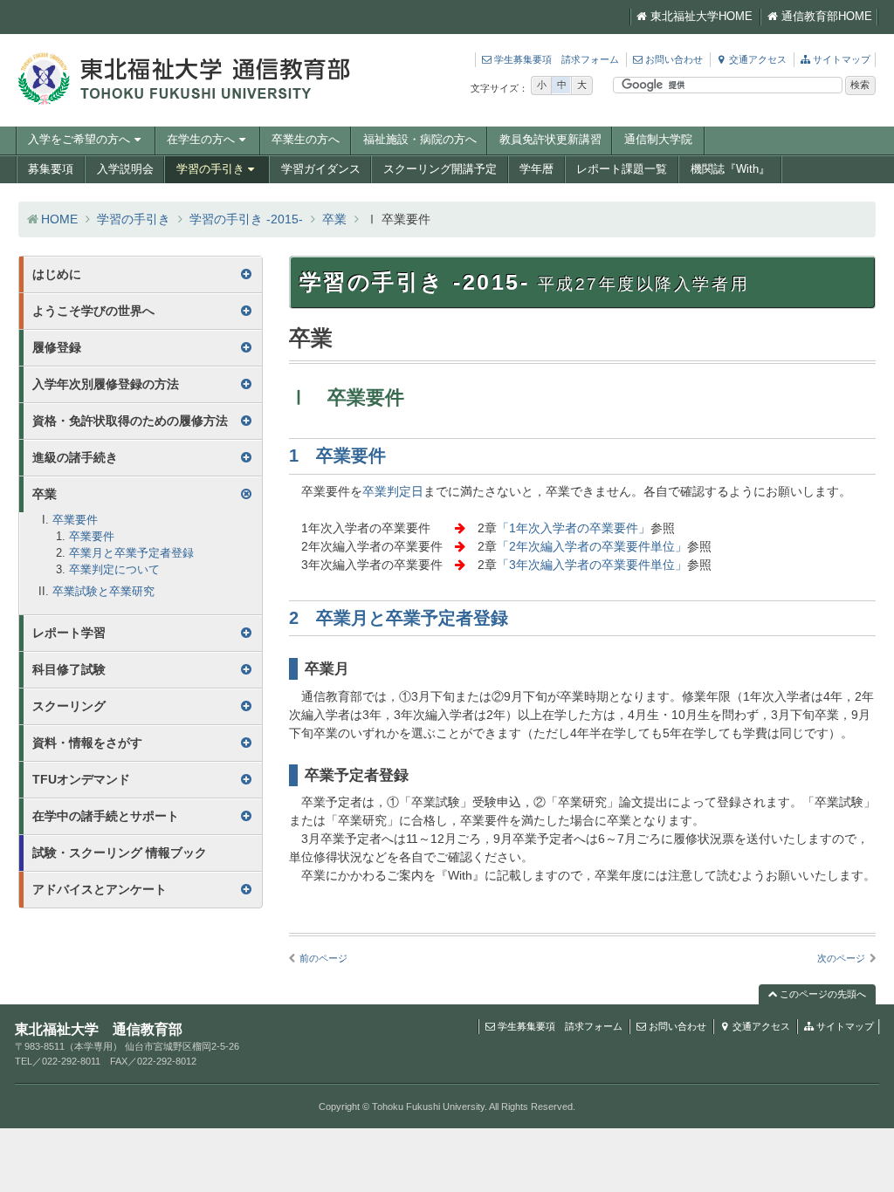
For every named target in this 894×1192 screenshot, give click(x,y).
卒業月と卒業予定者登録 (131, 553)
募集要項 (50, 169)
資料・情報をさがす (87, 743)
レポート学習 (69, 633)
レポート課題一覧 (621, 169)
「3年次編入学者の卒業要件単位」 (592, 565)
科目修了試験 (69, 669)
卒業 (334, 219)
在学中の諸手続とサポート (105, 816)
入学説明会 (125, 169)
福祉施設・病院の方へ (420, 140)
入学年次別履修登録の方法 (105, 384)
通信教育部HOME (826, 16)
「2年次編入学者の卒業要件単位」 (592, 546)
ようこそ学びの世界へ (93, 311)
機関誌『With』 (730, 169)
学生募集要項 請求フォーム (556, 59)
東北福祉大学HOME (701, 16)
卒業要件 (75, 520)
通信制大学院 (658, 140)
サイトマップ (841, 59)
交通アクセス (758, 59)
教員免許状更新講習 (550, 140)
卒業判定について (114, 570)
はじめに (56, 274)
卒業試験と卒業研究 (103, 592)
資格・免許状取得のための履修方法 (130, 421)
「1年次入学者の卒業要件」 (573, 528)
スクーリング (69, 706)
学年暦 (536, 169)
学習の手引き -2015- (246, 219)
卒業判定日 (392, 491)
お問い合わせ (674, 59)
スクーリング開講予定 (440, 169)
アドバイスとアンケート (99, 889)
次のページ (841, 958)
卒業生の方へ (306, 140)
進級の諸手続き (75, 457)
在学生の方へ (201, 140)
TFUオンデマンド (81, 779)
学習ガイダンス (321, 169)
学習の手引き (210, 169)
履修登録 (56, 347)
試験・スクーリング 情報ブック (119, 853)
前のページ (323, 958)
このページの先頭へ (821, 994)
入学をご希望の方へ (79, 140)
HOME (59, 219)
